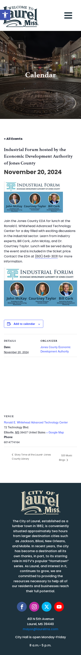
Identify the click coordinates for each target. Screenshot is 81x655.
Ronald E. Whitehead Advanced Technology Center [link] (36, 422)
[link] (5, 15)
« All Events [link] (13, 139)
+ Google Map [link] (55, 432)
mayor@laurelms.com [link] (40, 629)
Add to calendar (24, 324)
